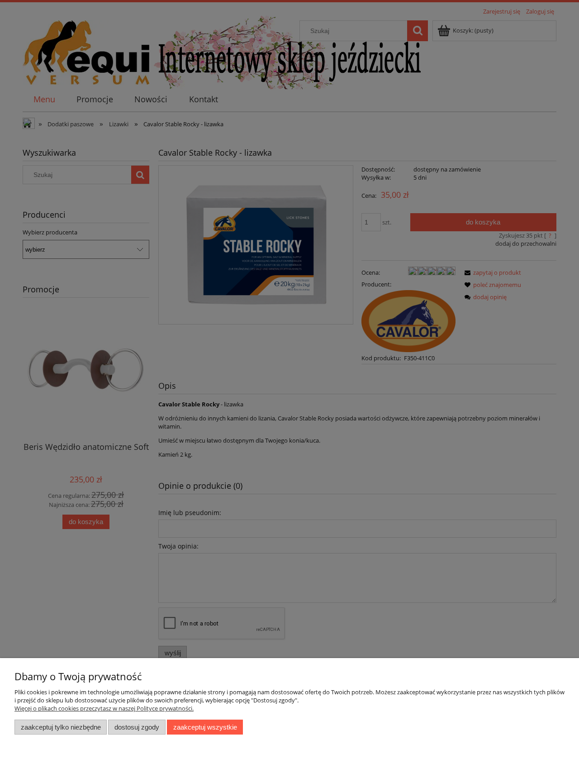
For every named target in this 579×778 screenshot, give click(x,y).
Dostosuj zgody (136, 727)
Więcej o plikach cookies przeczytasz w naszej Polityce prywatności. (104, 708)
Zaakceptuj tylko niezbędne (61, 727)
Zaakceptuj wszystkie (205, 727)
